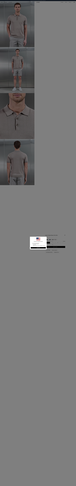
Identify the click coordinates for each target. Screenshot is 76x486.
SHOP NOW (38, 247)
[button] (45, 247)
